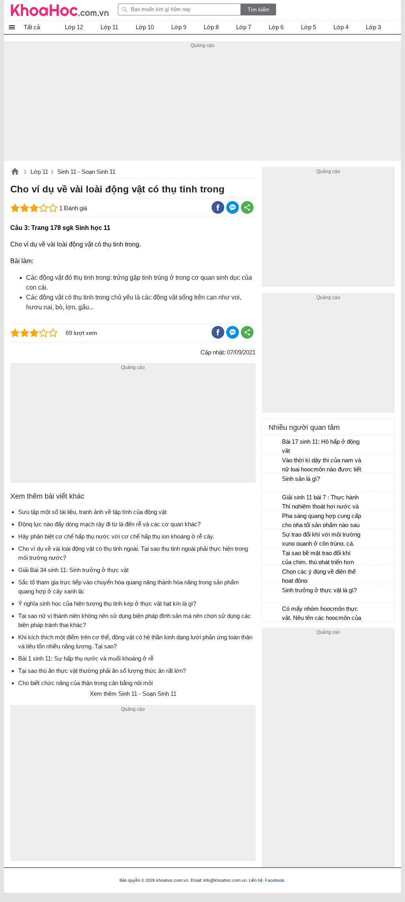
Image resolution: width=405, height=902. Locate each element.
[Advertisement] (202, 105)
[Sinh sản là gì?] (272, 482)
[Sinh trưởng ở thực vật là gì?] (272, 594)
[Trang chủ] (59, 10)
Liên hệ (256, 880)
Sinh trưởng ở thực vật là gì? (319, 590)
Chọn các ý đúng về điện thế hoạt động (319, 576)
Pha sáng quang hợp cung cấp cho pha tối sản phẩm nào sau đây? (321, 521)
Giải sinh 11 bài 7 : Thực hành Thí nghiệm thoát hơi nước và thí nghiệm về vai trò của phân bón (321, 503)
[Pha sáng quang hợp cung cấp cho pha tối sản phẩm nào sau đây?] (272, 519)
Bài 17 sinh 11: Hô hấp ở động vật (321, 446)
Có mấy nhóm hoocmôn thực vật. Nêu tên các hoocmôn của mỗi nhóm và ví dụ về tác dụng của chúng (321, 614)
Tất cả (32, 27)
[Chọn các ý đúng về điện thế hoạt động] (272, 575)
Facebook (274, 880)
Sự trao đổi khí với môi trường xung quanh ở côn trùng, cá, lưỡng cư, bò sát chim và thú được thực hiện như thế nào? (321, 540)
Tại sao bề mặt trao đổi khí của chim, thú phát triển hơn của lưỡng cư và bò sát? (318, 558)
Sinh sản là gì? (301, 478)
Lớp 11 (39, 171)
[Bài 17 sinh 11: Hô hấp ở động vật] (272, 445)
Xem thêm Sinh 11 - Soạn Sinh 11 (133, 693)
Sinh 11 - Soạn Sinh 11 (86, 171)
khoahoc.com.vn (15, 172)
